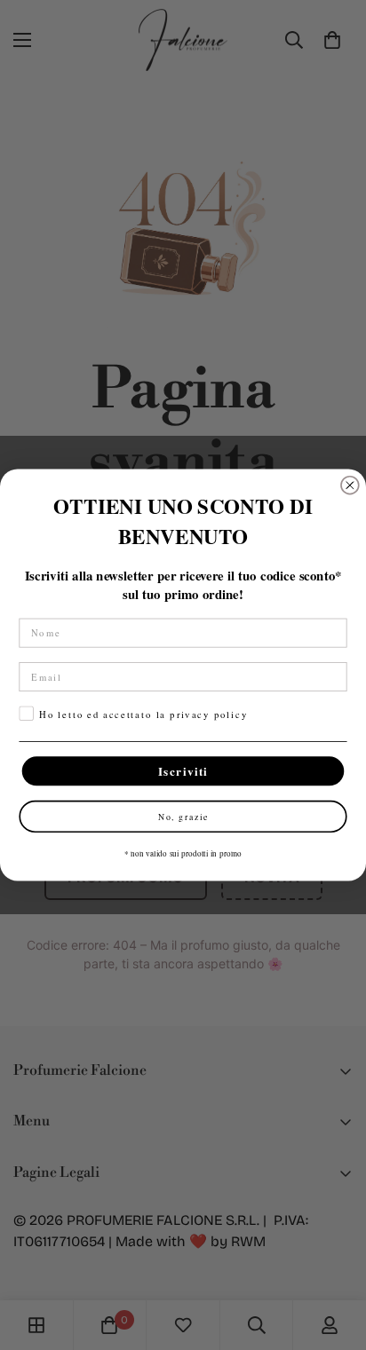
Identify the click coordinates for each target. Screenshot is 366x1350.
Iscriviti (183, 770)
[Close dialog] (350, 485)
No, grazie (183, 816)
